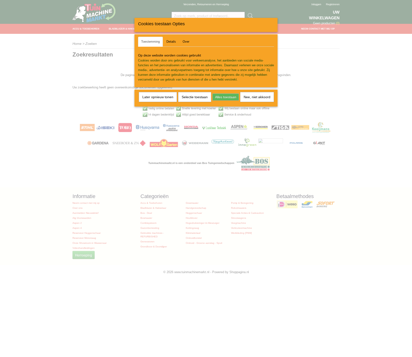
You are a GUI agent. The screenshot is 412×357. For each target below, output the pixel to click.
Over (186, 41)
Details (171, 41)
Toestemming (150, 41)
